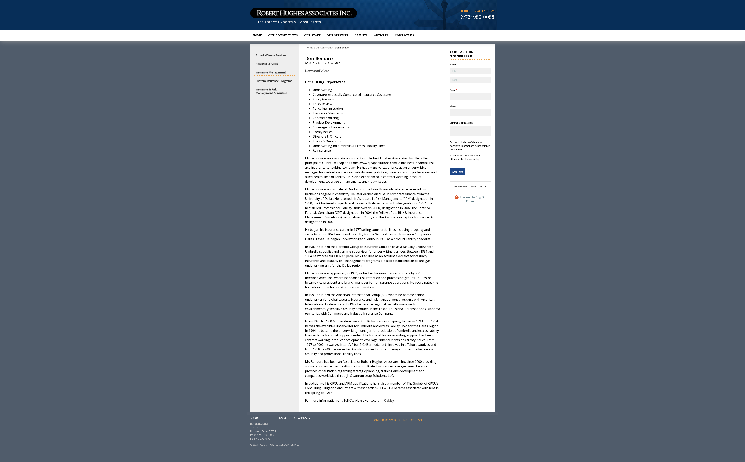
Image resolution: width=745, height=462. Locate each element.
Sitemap (403, 420)
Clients (361, 35)
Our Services (337, 35)
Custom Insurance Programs (274, 81)
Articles (381, 35)
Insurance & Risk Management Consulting (271, 91)
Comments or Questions (461, 122)
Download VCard (317, 71)
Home (257, 35)
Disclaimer (389, 420)
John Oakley (385, 400)
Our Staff (312, 35)
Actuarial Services (267, 64)
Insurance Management (271, 72)
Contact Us (404, 35)
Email (457, 90)
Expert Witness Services (271, 55)
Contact (416, 420)
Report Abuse (460, 186)
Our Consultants (283, 35)
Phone (453, 106)
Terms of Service (478, 186)
